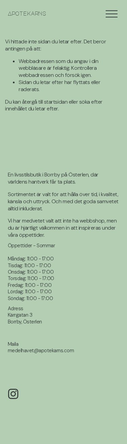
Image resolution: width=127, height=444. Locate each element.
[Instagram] (13, 393)
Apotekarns (27, 13)
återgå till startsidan (44, 101)
